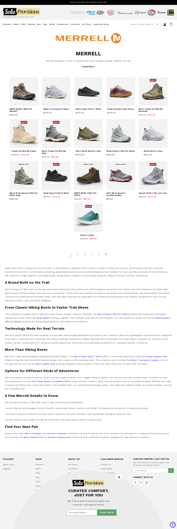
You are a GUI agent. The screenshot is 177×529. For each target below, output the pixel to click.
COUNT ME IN (107, 512)
